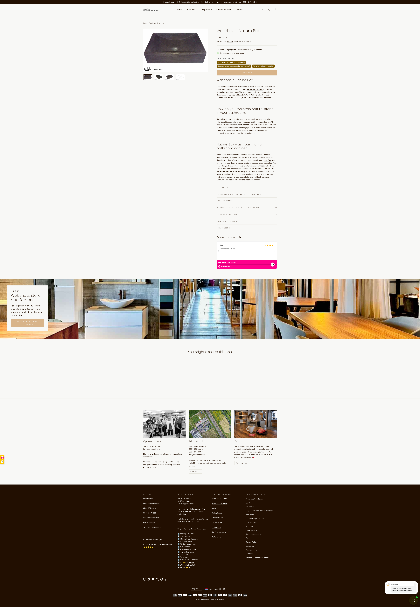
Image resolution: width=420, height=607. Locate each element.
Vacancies (250, 546)
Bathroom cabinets (219, 503)
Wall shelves (216, 537)
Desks (214, 508)
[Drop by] (255, 424)
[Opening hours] (164, 424)
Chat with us (195, 471)
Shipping (230, 41)
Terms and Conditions (254, 499)
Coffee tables (217, 522)
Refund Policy (251, 542)
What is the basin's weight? (263, 66)
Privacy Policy (251, 530)
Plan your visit (241, 463)
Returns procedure (253, 534)
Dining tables (217, 513)
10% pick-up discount (227, 214)
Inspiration (207, 9)
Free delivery (223, 187)
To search (250, 554)
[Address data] (210, 424)
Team (248, 538)
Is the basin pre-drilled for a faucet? (231, 62)
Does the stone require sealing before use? (234, 66)
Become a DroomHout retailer (257, 558)
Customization (252, 522)
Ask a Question (224, 228)
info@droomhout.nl (151, 518)
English (195, 589)
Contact (239, 9)
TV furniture (216, 527)
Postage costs (251, 550)
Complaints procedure (255, 518)
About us (249, 526)
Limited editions (223, 9)
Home (179, 9)
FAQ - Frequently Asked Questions (259, 511)
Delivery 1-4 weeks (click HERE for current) (238, 208)
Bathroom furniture (219, 498)
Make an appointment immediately (27, 322)
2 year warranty (225, 201)
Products (191, 9)
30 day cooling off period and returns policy (239, 194)
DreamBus (250, 507)
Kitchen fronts (217, 518)
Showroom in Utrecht (227, 221)
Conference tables (219, 532)
